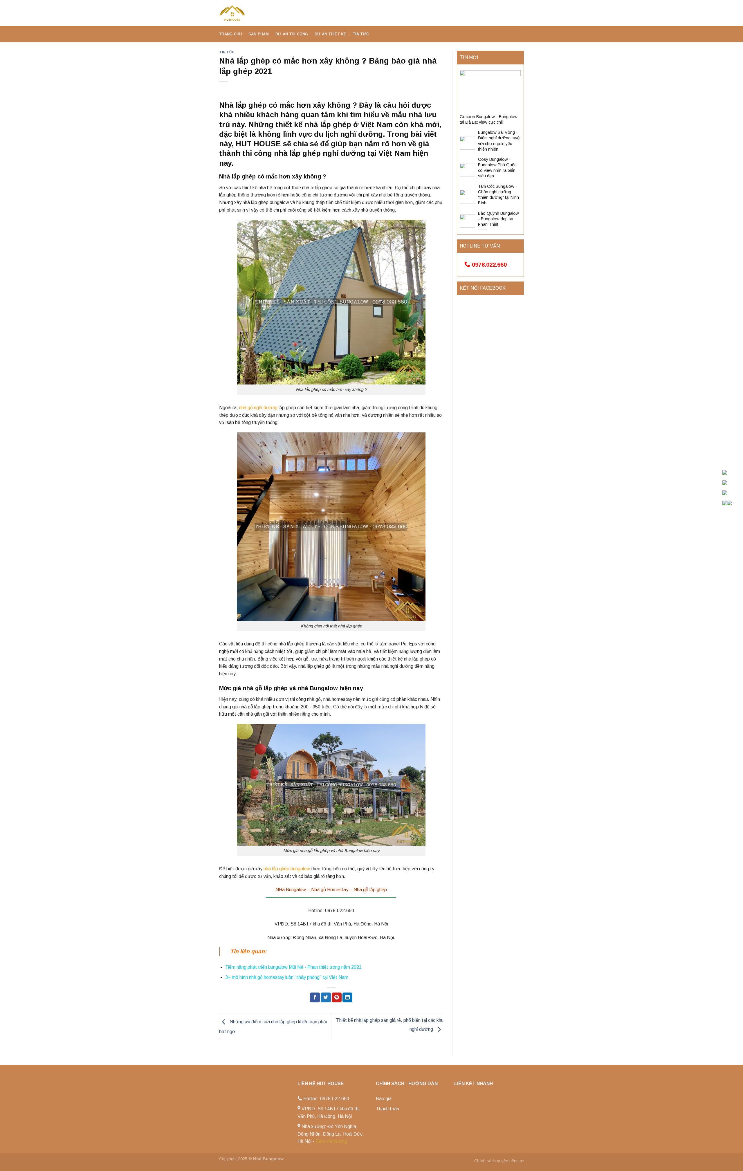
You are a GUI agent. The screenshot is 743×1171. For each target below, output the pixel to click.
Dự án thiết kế (331, 34)
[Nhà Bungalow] (248, 13)
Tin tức (361, 34)
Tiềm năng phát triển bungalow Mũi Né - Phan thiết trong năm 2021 (293, 967)
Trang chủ (230, 34)
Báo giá (384, 1098)
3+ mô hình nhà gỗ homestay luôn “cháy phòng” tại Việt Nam (286, 977)
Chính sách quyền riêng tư (499, 1161)
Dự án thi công (291, 34)
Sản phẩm (258, 34)
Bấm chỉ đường (331, 1141)
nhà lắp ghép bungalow (287, 868)
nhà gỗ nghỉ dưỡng (258, 407)
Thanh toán (387, 1108)
